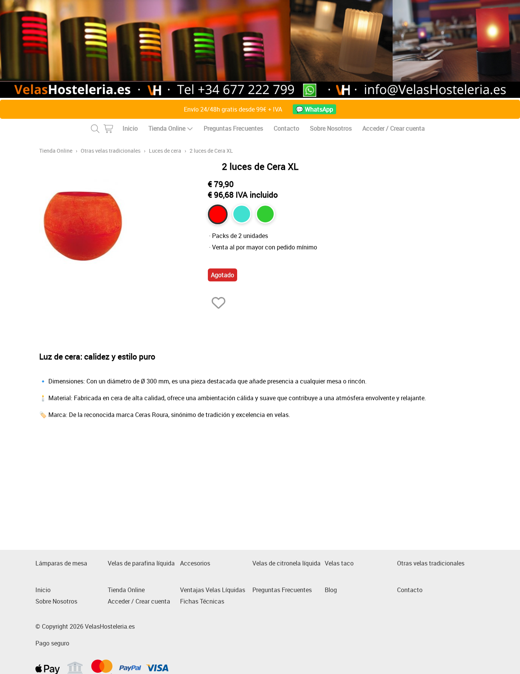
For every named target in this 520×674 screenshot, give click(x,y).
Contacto (286, 128)
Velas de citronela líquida (286, 563)
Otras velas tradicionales (110, 150)
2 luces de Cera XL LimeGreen (265, 214)
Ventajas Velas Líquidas (212, 590)
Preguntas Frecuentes (233, 128)
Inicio (130, 128)
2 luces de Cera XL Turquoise (241, 214)
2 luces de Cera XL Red (218, 214)
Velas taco (339, 563)
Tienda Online (166, 128)
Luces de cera (165, 150)
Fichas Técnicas (202, 601)
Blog (331, 590)
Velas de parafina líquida (141, 563)
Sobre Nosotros (331, 128)
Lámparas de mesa (61, 563)
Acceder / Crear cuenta (393, 128)
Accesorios (195, 563)
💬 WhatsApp (314, 109)
